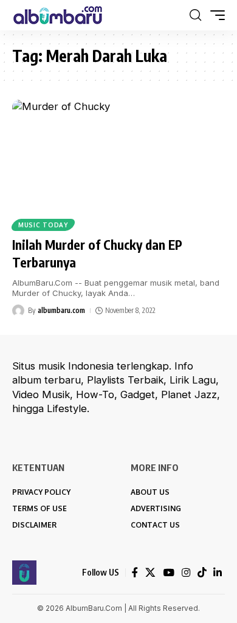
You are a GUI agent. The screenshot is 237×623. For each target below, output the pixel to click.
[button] (195, 15)
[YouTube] (168, 573)
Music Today (43, 225)
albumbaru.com (61, 310)
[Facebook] (135, 573)
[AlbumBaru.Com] (57, 15)
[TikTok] (201, 573)
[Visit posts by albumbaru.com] (18, 311)
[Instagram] (186, 573)
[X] (150, 573)
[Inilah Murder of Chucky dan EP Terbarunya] (118, 163)
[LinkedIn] (217, 573)
